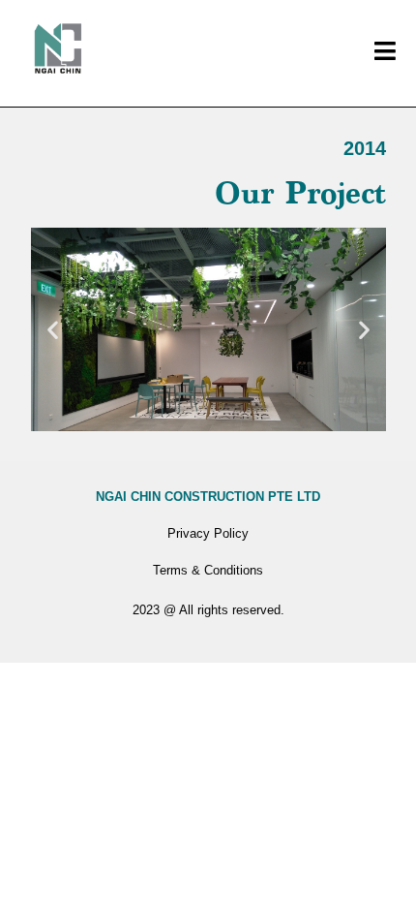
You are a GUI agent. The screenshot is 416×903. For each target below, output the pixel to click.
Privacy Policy (208, 533)
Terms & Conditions (208, 570)
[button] (53, 329)
